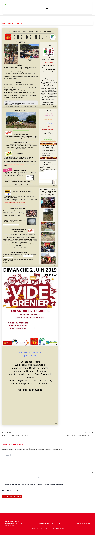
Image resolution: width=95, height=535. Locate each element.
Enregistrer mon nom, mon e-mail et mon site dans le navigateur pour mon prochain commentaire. (34, 484)
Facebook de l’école (83, 523)
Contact (58, 523)
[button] (47, 8)
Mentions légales (44, 523)
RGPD (52, 523)
